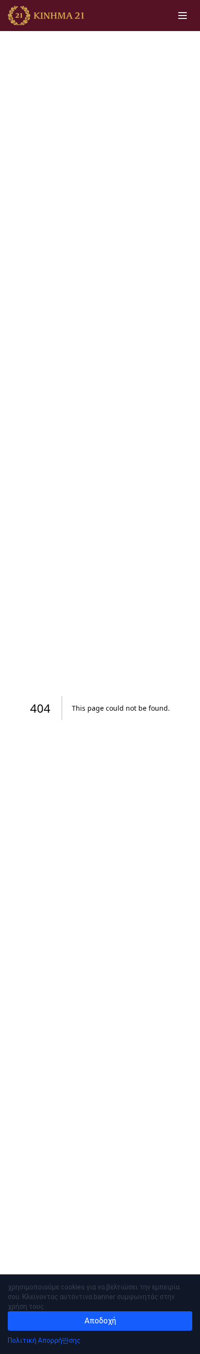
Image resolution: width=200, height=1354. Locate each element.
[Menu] (182, 15)
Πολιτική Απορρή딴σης (44, 1340)
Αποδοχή (100, 1320)
